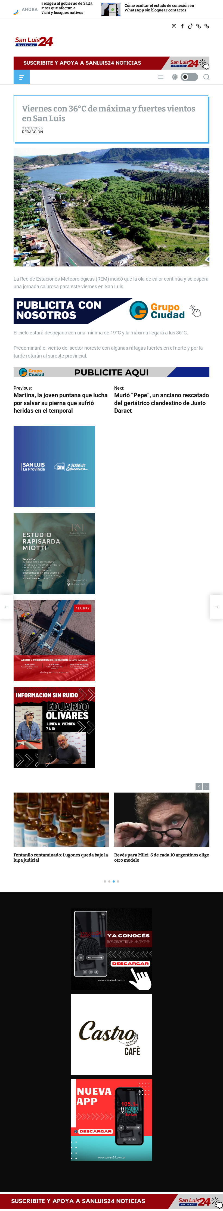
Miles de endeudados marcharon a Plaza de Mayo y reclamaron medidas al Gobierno (58, 857)
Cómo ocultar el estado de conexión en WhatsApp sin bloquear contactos (108, 8)
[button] (199, 786)
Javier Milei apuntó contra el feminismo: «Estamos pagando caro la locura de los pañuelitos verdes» (155, 860)
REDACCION (32, 132)
